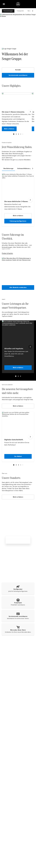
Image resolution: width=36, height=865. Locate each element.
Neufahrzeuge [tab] (8, 168)
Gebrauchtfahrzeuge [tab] (24, 168)
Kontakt (18, 70)
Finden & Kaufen (7, 253)
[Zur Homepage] (18, 4)
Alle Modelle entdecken (18, 287)
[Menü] (4, 4)
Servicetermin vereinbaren (18, 75)
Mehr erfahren (18, 406)
